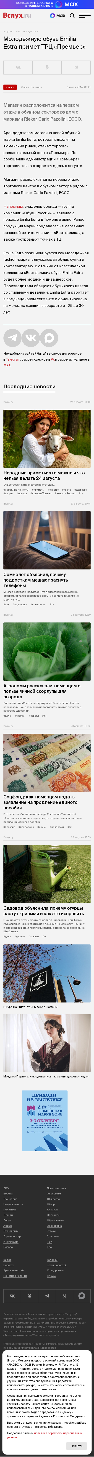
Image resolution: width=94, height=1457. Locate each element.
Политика (9, 1209)
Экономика (54, 1225)
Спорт (7, 1220)
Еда (49, 1247)
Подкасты (53, 1215)
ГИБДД (51, 1275)
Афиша (7, 1225)
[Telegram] (46, 1296)
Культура (52, 1209)
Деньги (32, 31)
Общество (53, 1199)
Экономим (54, 1193)
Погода (8, 1247)
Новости (20, 31)
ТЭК (49, 1241)
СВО (6, 1188)
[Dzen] (64, 1296)
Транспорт (10, 1199)
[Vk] (12, 1296)
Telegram (13, 359)
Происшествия (56, 1188)
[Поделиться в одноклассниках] (47, 67)
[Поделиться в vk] (18, 67)
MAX (7, 365)
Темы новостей (57, 1265)
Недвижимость (13, 1204)
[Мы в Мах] (57, 15)
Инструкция (10, 1241)
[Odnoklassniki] (29, 1296)
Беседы (8, 1193)
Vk (53, 359)
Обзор (51, 1204)
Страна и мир (12, 1236)
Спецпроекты (55, 1270)
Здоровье (53, 1236)
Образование (55, 1220)
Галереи (52, 1259)
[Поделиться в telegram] (76, 67)
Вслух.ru (17, 16)
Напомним (13, 206)
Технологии (10, 1231)
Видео (7, 1259)
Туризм (51, 1231)
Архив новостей (13, 1270)
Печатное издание (15, 1275)
